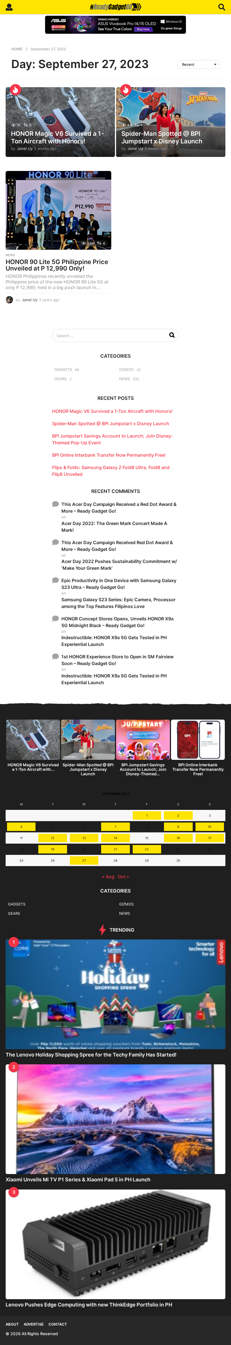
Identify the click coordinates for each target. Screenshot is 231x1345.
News (10, 255)
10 (209, 827)
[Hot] (15, 89)
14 (115, 838)
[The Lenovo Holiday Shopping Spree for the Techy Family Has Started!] (115, 994)
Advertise (34, 1324)
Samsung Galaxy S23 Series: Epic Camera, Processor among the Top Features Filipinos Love (118, 603)
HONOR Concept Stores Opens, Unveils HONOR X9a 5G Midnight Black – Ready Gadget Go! (117, 622)
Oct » (123, 876)
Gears (60, 379)
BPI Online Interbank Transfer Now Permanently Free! (109, 455)
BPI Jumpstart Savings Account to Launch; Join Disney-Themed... (143, 769)
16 (178, 838)
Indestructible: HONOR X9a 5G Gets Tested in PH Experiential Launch (114, 641)
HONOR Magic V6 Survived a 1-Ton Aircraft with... (33, 767)
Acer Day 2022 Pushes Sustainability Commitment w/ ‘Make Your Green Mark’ (119, 564)
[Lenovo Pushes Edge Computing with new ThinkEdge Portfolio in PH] (115, 1244)
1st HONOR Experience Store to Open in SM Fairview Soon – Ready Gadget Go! (117, 660)
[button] (9, 7)
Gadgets (63, 369)
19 (52, 849)
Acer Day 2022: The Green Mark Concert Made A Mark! (114, 527)
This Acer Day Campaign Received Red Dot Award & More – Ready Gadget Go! (117, 546)
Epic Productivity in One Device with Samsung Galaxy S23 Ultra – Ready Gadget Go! (118, 584)
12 (52, 838)
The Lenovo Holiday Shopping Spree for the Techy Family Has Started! (91, 1055)
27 (84, 860)
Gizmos (126, 369)
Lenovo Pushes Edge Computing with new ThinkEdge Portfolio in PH (89, 1305)
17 (209, 838)
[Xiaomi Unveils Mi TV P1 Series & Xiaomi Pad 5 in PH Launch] (115, 1119)
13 (84, 838)
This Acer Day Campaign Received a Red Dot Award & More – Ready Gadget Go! (119, 507)
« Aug (108, 876)
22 (147, 849)
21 (115, 849)
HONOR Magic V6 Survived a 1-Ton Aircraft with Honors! (57, 137)
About (12, 1324)
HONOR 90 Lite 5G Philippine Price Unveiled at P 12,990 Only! (57, 265)
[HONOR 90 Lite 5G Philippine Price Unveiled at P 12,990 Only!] (58, 210)
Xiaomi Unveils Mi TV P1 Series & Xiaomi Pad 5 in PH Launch (78, 1179)
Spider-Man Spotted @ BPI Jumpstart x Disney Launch (161, 137)
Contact (57, 1324)
